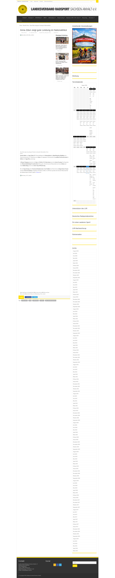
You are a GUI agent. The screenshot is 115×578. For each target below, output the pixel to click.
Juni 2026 (75, 255)
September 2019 (76, 449)
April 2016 (75, 548)
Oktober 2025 (76, 275)
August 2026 (76, 251)
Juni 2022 (75, 369)
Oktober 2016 (76, 533)
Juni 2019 (75, 456)
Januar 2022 (75, 381)
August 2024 (76, 309)
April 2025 (75, 289)
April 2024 (75, 316)
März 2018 (75, 492)
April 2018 (75, 490)
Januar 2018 (75, 497)
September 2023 (76, 333)
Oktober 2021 (76, 388)
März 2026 (75, 263)
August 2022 (76, 364)
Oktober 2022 (76, 359)
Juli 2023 (75, 338)
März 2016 (75, 550)
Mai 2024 (75, 313)
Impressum (36, 1)
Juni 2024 (75, 311)
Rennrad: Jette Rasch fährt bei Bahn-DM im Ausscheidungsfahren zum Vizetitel (61, 47)
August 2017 (76, 509)
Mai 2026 (75, 258)
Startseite (19, 17)
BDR (30, 300)
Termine (20, 21)
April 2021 (75, 403)
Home (20, 25)
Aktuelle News (26, 25)
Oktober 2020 (76, 417)
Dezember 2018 (76, 471)
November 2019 (76, 444)
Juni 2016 (75, 543)
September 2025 (76, 277)
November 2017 (76, 502)
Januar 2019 (75, 468)
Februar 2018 (76, 495)
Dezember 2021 (76, 384)
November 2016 (76, 531)
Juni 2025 (75, 284)
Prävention (91, 17)
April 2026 (75, 260)
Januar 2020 (75, 439)
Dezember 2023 (76, 326)
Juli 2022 (75, 367)
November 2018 (76, 473)
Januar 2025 (75, 297)
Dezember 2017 (76, 500)
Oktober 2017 (76, 504)
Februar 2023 (76, 350)
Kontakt (41, 1)
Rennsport (30, 17)
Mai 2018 (75, 487)
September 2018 (76, 478)
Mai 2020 (75, 429)
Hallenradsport (52, 17)
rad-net (37, 172)
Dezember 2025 (76, 270)
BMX (45, 17)
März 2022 (75, 376)
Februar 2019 (76, 466)
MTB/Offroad (38, 17)
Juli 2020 (75, 425)
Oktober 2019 (76, 446)
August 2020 (76, 422)
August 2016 (76, 538)
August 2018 (76, 480)
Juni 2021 (75, 398)
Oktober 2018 (76, 475)
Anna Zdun (24, 300)
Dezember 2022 (76, 355)
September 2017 (76, 507)
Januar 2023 (75, 352)
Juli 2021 (75, 396)
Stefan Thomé (24, 32)
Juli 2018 (75, 483)
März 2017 (75, 521)
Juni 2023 (75, 340)
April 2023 (75, 345)
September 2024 (76, 306)
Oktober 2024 (76, 304)
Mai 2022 (75, 371)
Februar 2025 (76, 294)
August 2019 (76, 451)
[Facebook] (86, 1)
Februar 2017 (76, 524)
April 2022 (75, 374)
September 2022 (76, 362)
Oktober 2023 (76, 330)
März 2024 (75, 318)
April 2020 (75, 432)
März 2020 (75, 434)
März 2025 (75, 292)
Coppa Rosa (35, 300)
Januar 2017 (75, 526)
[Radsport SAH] (57, 9)
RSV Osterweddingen (51, 300)
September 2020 (76, 420)
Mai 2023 (75, 342)
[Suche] (97, 1)
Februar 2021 (76, 408)
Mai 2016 (75, 545)
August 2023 (76, 335)
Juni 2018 (75, 485)
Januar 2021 (75, 410)
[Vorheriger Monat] (74, 85)
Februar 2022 (76, 379)
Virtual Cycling (60, 17)
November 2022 (76, 357)
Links (31, 1)
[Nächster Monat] (94, 85)
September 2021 (76, 391)
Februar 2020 (76, 437)
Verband (24, 17)
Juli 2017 (75, 512)
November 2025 (76, 272)
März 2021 (75, 405)
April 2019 (75, 461)
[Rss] (85, 1)
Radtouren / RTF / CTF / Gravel (73, 17)
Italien (42, 300)
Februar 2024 (76, 321)
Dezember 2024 (76, 299)
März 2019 (75, 463)
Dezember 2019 (76, 442)
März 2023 (75, 347)
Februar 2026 (76, 265)
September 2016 (76, 536)
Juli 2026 (75, 253)
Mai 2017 (75, 516)
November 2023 (76, 328)
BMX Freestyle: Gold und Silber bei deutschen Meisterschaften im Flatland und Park (62, 77)
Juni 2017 (75, 514)
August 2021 (76, 393)
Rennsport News (48, 32)
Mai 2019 (75, 458)
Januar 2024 (75, 323)
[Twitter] (87, 1)
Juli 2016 (75, 541)
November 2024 (76, 301)
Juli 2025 (75, 282)
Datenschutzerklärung (48, 1)
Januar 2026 (75, 267)
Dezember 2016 (76, 529)
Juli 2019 (75, 454)
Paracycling (84, 17)
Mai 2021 (75, 400)
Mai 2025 (75, 287)
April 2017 (75, 519)
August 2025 (76, 280)
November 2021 (76, 386)
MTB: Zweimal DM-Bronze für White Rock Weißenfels (61, 62)
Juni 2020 (75, 427)
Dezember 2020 (76, 413)
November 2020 (76, 415)
